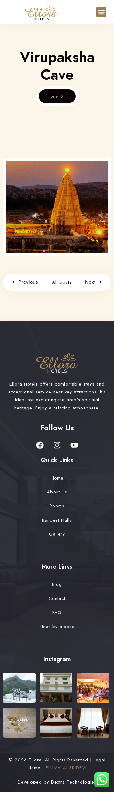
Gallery (57, 534)
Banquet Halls (57, 520)
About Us (57, 492)
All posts (62, 282)
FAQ (57, 612)
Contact (57, 598)
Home (53, 96)
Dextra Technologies (74, 782)
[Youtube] (74, 445)
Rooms (57, 506)
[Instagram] (57, 445)
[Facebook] (40, 445)
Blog (57, 584)
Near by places (57, 626)
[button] (101, 12)
